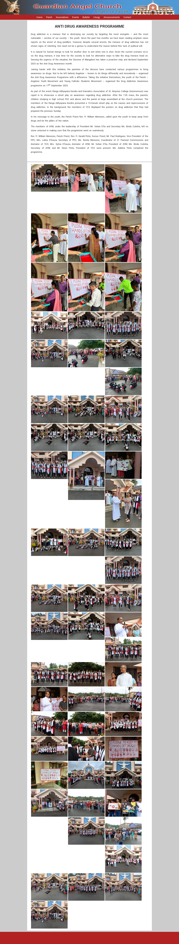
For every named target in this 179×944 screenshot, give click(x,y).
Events (75, 17)
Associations (62, 17)
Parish (49, 17)
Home (39, 17)
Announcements (112, 17)
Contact (127, 17)
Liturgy (96, 17)
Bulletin (86, 17)
